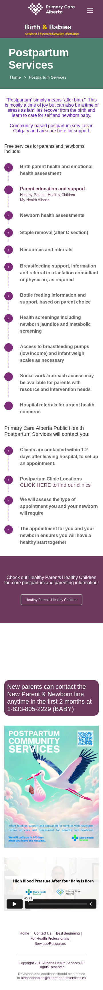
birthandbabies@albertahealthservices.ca (53, 978)
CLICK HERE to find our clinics (55, 485)
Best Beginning (68, 933)
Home (15, 77)
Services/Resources (50, 944)
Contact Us (42, 933)
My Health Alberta (34, 200)
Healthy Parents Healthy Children (47, 195)
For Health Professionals (50, 939)
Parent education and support (52, 188)
